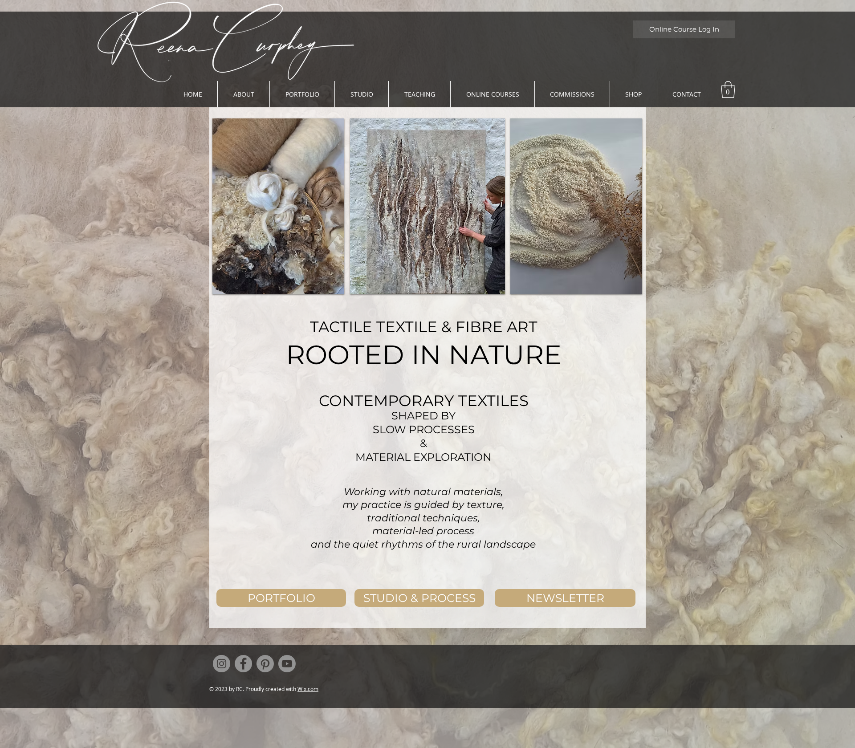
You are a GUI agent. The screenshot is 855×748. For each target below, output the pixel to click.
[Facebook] (243, 663)
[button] (728, 89)
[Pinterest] (265, 663)
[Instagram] (221, 663)
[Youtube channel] (287, 663)
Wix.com (307, 688)
